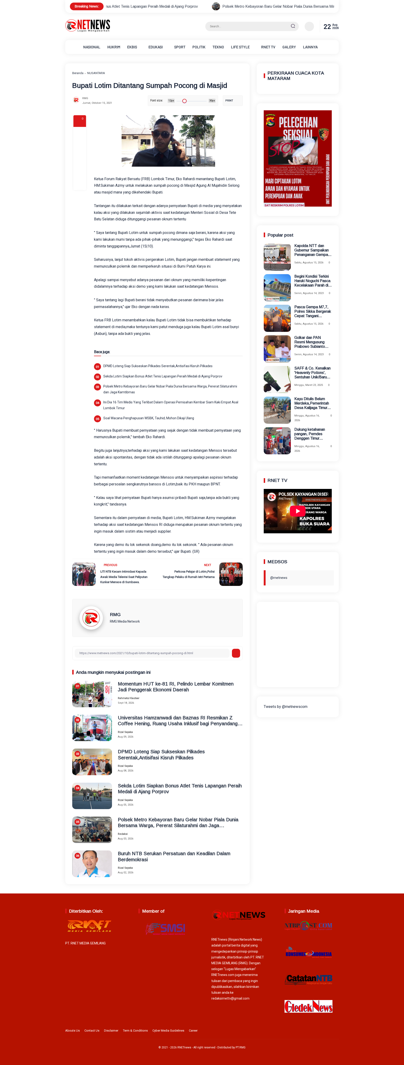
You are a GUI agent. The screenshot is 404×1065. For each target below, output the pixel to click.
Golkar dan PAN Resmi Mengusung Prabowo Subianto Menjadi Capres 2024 (311, 342)
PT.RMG (240, 1047)
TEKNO (218, 47)
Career (193, 1030)
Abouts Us (72, 1030)
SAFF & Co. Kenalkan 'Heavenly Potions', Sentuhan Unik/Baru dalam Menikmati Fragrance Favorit (312, 373)
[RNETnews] (87, 31)
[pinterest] (79, 183)
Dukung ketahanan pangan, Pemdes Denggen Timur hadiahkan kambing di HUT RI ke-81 (311, 434)
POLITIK (199, 47)
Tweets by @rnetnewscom (285, 706)
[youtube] (336, 1032)
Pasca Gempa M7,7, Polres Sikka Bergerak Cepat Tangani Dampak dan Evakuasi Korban (312, 311)
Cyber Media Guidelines (168, 1030)
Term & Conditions (135, 1030)
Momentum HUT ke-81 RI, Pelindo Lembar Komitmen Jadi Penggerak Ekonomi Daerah (176, 686)
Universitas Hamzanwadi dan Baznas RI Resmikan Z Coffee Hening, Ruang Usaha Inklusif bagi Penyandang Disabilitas (178, 720)
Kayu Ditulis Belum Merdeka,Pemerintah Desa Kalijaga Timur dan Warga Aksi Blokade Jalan (311, 403)
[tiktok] (328, 1032)
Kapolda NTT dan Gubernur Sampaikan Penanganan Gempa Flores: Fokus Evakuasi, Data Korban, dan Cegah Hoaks (311, 250)
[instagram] (321, 1032)
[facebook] (79, 133)
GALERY (289, 47)
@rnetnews (278, 577)
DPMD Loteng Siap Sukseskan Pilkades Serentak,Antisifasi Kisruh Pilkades (158, 366)
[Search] (293, 26)
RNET (268, 47)
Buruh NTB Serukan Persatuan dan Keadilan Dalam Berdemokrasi (174, 856)
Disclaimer (111, 1030)
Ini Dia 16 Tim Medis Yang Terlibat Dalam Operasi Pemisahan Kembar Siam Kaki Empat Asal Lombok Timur (170, 405)
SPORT (179, 47)
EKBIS (132, 47)
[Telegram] (79, 158)
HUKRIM (113, 47)
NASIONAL (91, 47)
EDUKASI (155, 47)
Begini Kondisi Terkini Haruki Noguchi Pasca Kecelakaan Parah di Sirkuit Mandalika (312, 281)
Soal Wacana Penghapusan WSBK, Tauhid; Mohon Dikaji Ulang (148, 418)
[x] (79, 146)
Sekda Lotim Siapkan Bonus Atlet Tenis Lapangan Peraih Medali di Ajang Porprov (162, 376)
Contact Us (91, 1030)
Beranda (77, 73)
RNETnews (184, 1047)
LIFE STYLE (240, 47)
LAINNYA (310, 47)
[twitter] (314, 1032)
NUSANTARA (96, 73)
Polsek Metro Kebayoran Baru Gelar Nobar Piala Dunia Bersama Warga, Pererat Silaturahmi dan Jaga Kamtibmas (261, 6)
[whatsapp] (79, 171)
